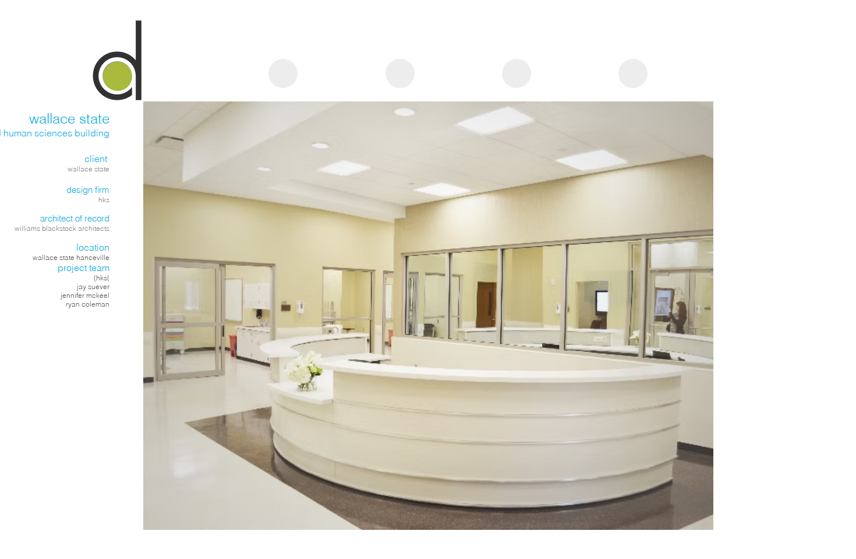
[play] (689, 519)
